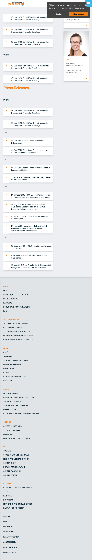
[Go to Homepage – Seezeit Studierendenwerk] (21, 3)
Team (5, 492)
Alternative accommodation (17, 332)
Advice (6, 389)
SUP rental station (12, 471)
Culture (7, 451)
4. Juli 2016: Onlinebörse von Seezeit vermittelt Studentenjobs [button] (29, 218)
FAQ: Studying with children (16, 438)
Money (6, 348)
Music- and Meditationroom (16, 459)
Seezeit (7, 484)
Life (5, 447)
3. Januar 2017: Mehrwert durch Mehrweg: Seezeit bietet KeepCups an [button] (31, 179)
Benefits (7, 373)
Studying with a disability (15, 405)
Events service (10, 299)
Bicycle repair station (14, 467)
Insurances (8, 369)
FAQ (5, 311)
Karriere (7, 496)
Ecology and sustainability (16, 307)
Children (7, 422)
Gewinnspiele (9, 532)
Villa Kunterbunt (11, 430)
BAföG (6, 352)
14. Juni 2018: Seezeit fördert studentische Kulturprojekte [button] (28, 142)
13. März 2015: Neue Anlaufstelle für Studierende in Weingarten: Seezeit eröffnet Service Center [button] (31, 266)
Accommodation (11, 319)
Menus (6, 291)
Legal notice (9, 552)
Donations (8, 500)
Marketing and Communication (17, 504)
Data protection (11, 537)
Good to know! (10, 393)
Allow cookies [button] (78, 14)
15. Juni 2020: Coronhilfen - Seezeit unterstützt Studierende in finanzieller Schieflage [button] (30, 18)
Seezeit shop (9, 463)
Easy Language (10, 547)
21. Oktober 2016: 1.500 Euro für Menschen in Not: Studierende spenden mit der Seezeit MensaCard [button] (31, 196)
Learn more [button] (79, 8)
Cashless (7, 381)
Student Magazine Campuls (16, 455)
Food (6, 287)
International (10, 409)
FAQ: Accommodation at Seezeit (18, 340)
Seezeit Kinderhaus (12, 426)
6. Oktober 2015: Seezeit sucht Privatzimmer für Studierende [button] (30, 257)
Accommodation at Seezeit (16, 324)
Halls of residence (12, 328)
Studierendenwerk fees (14, 377)
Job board (8, 356)
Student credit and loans (15, 360)
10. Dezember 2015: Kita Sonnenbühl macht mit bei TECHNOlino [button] (31, 247)
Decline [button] (59, 14)
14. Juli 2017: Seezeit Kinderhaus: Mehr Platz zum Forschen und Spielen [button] (30, 169)
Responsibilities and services (17, 488)
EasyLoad (7, 303)
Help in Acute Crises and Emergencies (21, 413)
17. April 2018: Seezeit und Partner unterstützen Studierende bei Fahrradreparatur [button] (30, 151)
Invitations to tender (13, 508)
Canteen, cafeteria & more (16, 295)
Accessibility (9, 542)
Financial (7, 434)
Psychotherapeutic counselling (19, 397)
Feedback (7, 527)
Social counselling (12, 401)
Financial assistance (13, 364)
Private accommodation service (18, 336)
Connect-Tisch (10, 475)
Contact (7, 516)
